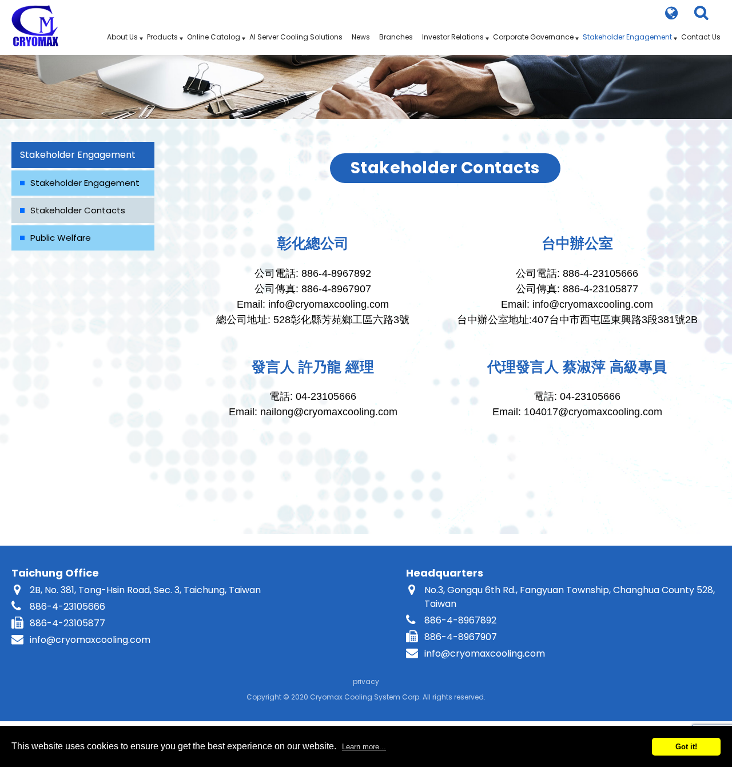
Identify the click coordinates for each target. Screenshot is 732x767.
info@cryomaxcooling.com (90, 639)
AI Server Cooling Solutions (296, 37)
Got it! (686, 746)
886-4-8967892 (460, 620)
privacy (366, 681)
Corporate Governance (533, 37)
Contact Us (701, 37)
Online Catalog (213, 37)
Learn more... (364, 746)
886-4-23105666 (67, 606)
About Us (122, 37)
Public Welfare (60, 238)
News (361, 37)
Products (162, 37)
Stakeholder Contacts (77, 210)
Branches (396, 37)
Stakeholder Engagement (627, 37)
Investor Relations (453, 37)
